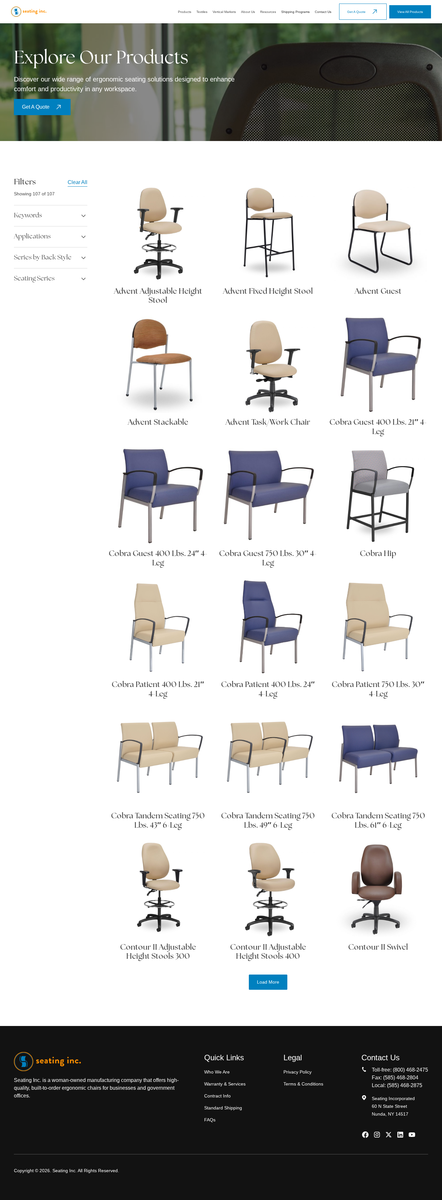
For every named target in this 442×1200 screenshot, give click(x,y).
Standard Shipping (223, 1107)
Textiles (201, 12)
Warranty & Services (225, 1083)
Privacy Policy (297, 1072)
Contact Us (323, 12)
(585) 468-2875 (404, 1085)
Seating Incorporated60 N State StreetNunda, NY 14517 (393, 1106)
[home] (28, 11)
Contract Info (217, 1095)
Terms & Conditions (303, 1083)
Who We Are (217, 1072)
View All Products (410, 12)
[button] (184, 12)
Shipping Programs (295, 12)
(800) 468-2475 (410, 1070)
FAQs (209, 1119)
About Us (248, 12)
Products (184, 12)
